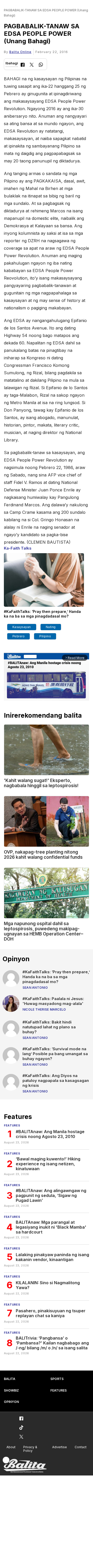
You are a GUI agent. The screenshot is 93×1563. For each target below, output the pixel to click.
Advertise (59, 1447)
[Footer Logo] (25, 1465)
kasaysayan (21, 627)
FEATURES (58, 1390)
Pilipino (45, 636)
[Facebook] (23, 65)
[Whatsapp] (41, 65)
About (11, 1447)
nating (51, 627)
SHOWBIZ (11, 1390)
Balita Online (20, 52)
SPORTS (57, 1379)
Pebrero (18, 636)
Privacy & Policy (30, 1449)
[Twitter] (32, 65)
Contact (81, 1447)
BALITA (9, 1379)
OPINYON (11, 1402)
